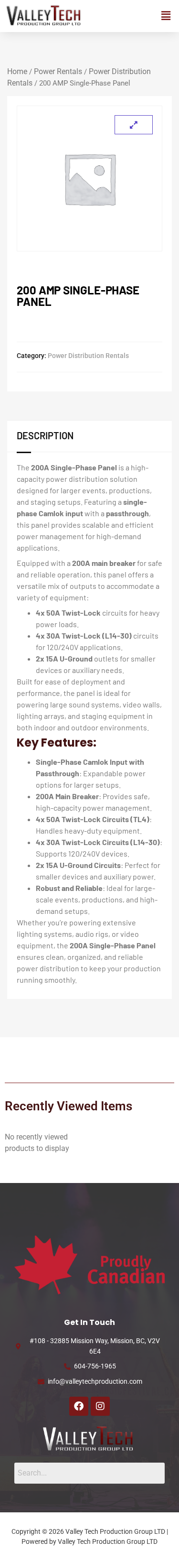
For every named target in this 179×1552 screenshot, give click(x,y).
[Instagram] (100, 1406)
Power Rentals (58, 71)
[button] (166, 16)
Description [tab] (45, 435)
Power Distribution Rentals (88, 355)
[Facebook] (78, 1406)
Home (17, 71)
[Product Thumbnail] (134, 124)
